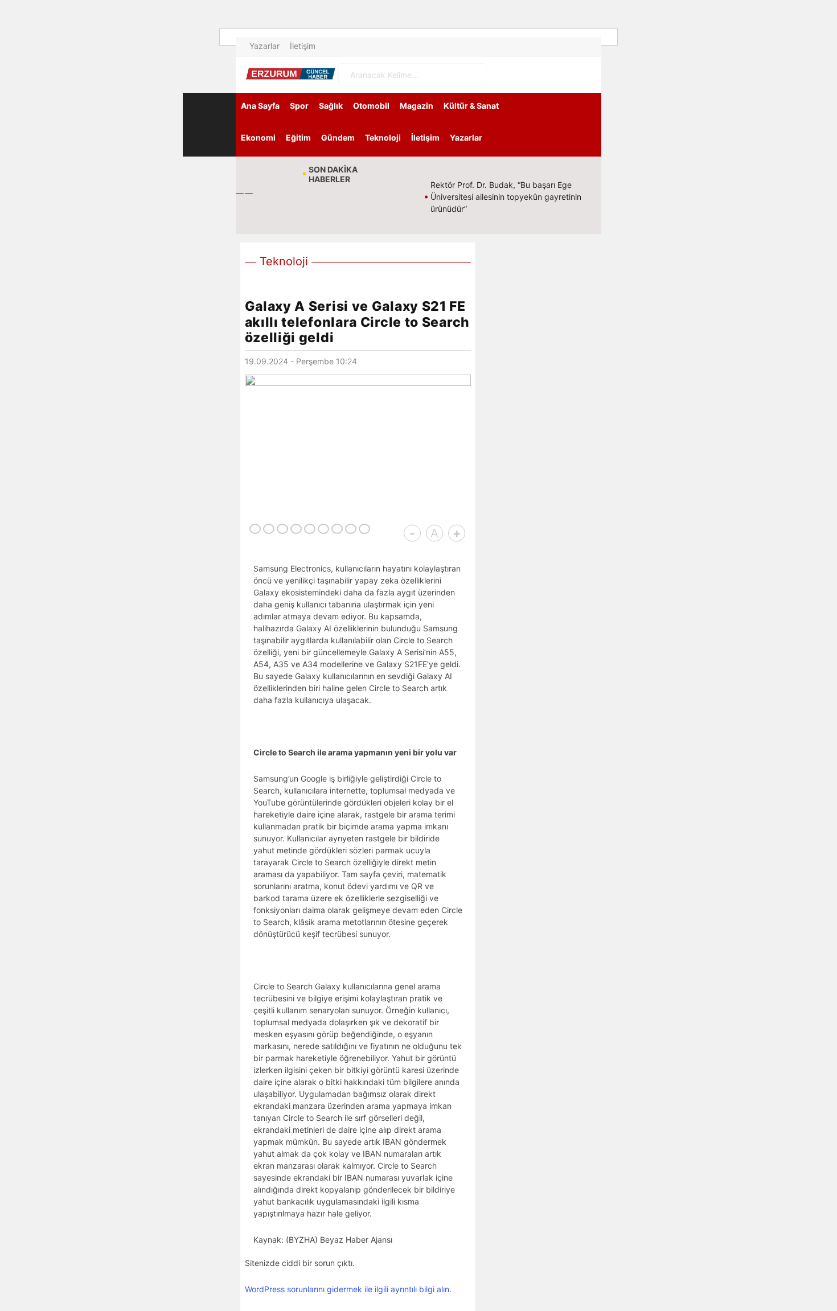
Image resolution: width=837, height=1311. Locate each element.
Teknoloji (383, 137)
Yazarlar (264, 46)
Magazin (416, 105)
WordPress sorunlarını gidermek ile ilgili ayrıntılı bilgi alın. (348, 1289)
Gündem (338, 137)
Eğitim (298, 137)
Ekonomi (258, 137)
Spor (299, 105)
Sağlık (331, 105)
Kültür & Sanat (471, 105)
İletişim (302, 46)
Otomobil (371, 105)
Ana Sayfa (260, 105)
